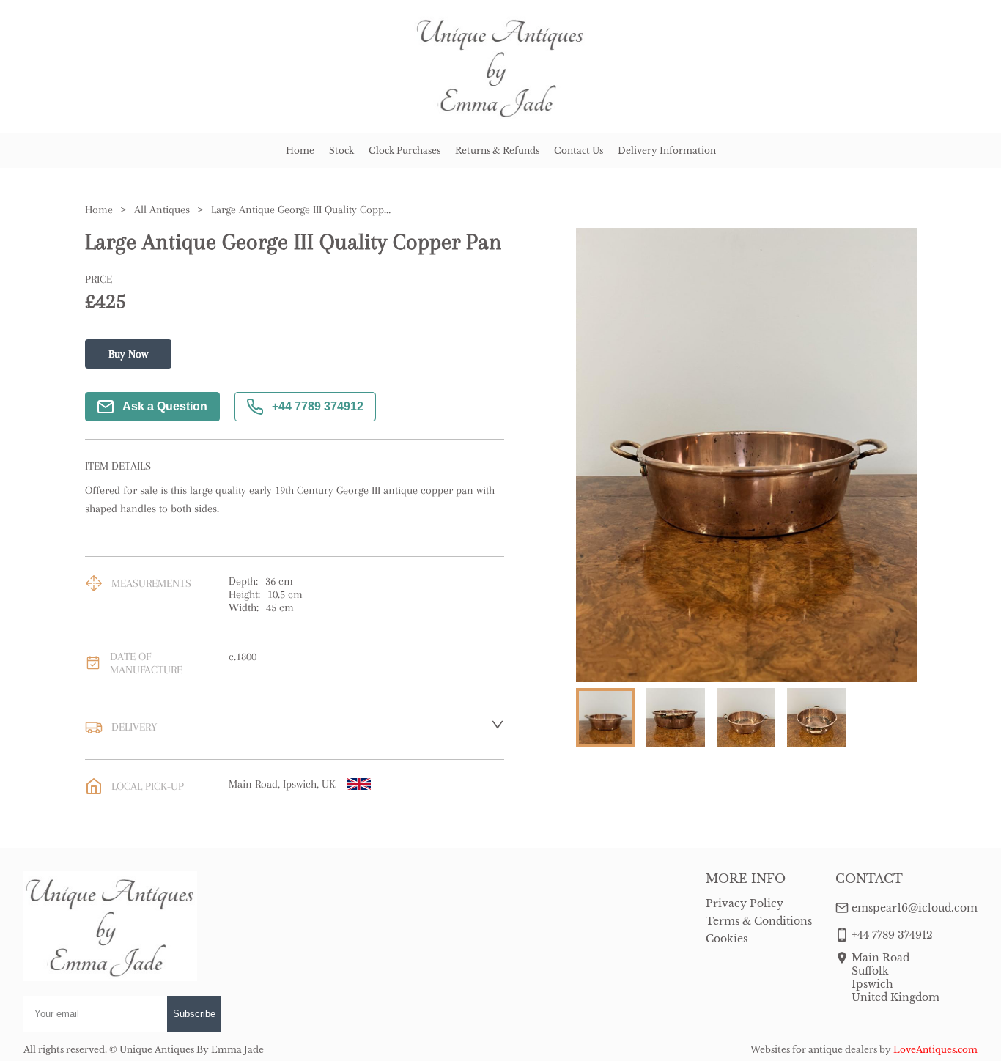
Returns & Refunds (497, 150)
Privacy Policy (744, 903)
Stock (341, 150)
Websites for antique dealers (813, 1049)
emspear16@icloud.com (915, 907)
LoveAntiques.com (935, 1049)
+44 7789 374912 (317, 406)
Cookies (726, 938)
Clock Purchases (404, 150)
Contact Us (578, 150)
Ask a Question (164, 406)
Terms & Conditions (759, 921)
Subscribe (194, 1013)
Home (300, 150)
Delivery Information (667, 150)
